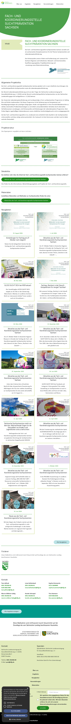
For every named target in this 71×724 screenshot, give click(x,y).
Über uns (19, 4)
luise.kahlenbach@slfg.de (33, 587)
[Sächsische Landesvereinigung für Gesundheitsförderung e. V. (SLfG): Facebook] (3, 667)
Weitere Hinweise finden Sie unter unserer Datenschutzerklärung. (14, 697)
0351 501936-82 (6, 585)
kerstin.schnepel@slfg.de (33, 598)
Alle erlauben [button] (15, 711)
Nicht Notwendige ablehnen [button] (15, 715)
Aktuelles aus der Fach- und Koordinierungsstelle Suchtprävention (53, 424)
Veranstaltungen (48, 4)
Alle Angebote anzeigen (11, 611)
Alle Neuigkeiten (62, 542)
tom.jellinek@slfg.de (7, 590)
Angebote (28, 4)
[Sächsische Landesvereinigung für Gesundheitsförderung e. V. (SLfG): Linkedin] (6, 667)
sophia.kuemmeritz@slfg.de (57, 587)
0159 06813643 (53, 596)
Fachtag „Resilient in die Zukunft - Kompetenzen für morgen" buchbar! (53, 286)
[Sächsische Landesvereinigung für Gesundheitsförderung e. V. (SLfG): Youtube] (12, 667)
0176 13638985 (53, 585)
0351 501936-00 (11, 660)
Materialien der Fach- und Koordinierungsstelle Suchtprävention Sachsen (26, 200)
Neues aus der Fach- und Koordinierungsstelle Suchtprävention (17, 517)
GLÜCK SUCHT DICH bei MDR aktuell (17, 285)
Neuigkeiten (37, 4)
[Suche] (67, 4)
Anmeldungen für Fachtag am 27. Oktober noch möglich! (17, 239)
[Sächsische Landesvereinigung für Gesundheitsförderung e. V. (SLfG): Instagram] (9, 667)
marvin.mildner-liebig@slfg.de (10, 598)
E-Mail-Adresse (41, 692)
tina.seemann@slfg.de (55, 598)
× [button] (27, 688)
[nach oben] (68, 721)
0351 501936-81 (30, 585)
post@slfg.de (10, 662)
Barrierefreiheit (33, 720)
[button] (16, 719)
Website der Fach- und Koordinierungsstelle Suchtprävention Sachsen (25, 179)
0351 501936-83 (6, 596)
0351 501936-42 (30, 596)
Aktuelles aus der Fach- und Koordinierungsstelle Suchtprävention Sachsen (53, 240)
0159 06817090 (6, 587)
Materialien (59, 4)
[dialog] (16, 704)
